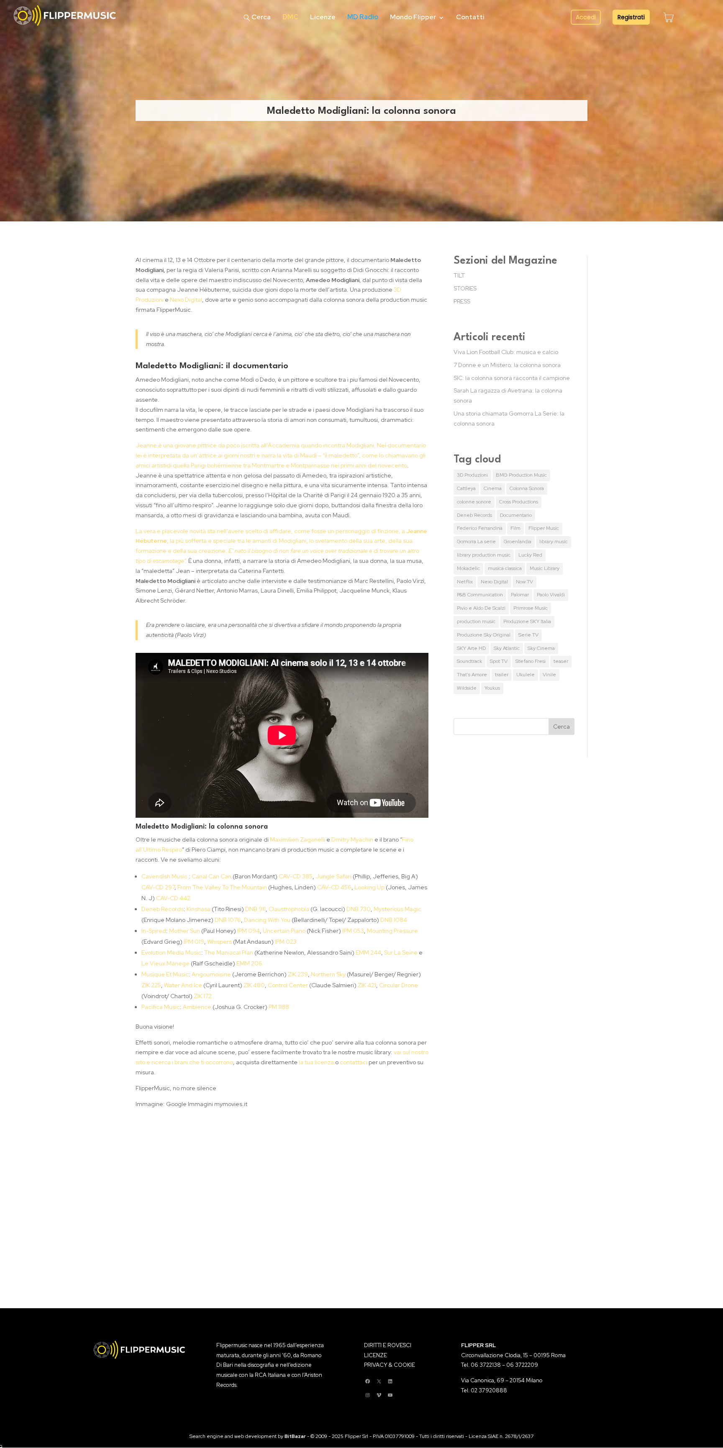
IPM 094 (248, 931)
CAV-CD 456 (334, 887)
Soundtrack (469, 661)
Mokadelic (468, 568)
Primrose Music (530, 608)
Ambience (197, 1007)
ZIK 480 (254, 985)
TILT (459, 275)
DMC (290, 17)
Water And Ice (183, 985)
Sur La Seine (401, 952)
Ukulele (525, 674)
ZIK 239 (298, 974)
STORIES (465, 288)
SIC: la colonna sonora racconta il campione (512, 378)
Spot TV (499, 661)
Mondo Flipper (413, 17)
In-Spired (153, 931)
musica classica (505, 568)
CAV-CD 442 (173, 898)
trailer (501, 674)
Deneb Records (162, 909)
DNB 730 (358, 909)
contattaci (353, 1062)
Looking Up (369, 887)
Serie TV (528, 635)
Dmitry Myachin (352, 839)
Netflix (465, 581)
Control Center (288, 985)
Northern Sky (328, 974)
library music (553, 541)
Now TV (524, 581)
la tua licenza (316, 1062)
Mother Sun (184, 931)
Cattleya (466, 488)
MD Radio (362, 17)
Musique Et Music (165, 974)
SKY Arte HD (471, 648)
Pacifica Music (160, 1007)
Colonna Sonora (527, 488)
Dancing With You (268, 920)
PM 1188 (279, 1007)
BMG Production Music (521, 475)
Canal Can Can (211, 876)
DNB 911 (255, 909)
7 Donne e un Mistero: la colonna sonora (507, 365)
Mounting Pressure (392, 931)
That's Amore (472, 674)
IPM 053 (352, 931)
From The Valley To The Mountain (222, 887)
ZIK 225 (151, 985)
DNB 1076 (228, 920)
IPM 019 (194, 941)
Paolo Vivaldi (551, 594)
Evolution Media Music (171, 952)
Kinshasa (198, 909)
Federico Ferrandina (480, 528)
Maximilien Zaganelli (297, 839)
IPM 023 (286, 941)
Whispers (219, 941)
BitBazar (295, 1436)
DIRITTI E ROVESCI (387, 1345)
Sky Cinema (541, 648)
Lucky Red (530, 555)
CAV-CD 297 (157, 887)
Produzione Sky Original (483, 635)
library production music (483, 555)
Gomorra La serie (476, 541)
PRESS (462, 301)
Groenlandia (517, 541)
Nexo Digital (186, 299)
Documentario (516, 515)
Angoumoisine (211, 974)
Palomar (520, 594)
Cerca (261, 17)
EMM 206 (249, 963)
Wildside (467, 688)
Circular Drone (398, 985)
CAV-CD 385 (296, 876)
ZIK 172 (203, 996)
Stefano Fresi (530, 661)
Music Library (544, 568)
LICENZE (375, 1355)
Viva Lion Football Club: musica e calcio (506, 352)
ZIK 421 (367, 985)
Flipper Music (543, 528)
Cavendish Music (164, 876)
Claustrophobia (289, 909)
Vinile (549, 674)
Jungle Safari (333, 876)
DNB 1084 (393, 920)
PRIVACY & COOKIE (389, 1364)
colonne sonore (474, 501)
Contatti (470, 17)
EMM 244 (368, 952)
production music (476, 621)
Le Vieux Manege (165, 963)
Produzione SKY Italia (527, 621)
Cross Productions (518, 501)
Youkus (492, 688)
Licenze (323, 17)
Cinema (493, 488)
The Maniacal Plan (228, 952)
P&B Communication (480, 594)
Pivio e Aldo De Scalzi (481, 608)
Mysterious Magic (397, 909)
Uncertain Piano (284, 931)
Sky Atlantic (507, 648)
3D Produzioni (472, 475)
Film (515, 528)
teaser (561, 661)
